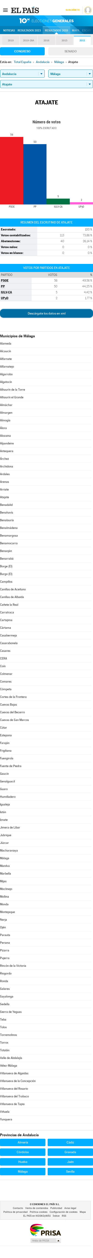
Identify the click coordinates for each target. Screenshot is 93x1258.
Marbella (5, 873)
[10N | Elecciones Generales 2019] (46, 20)
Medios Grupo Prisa (45, 1240)
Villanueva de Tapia (12, 1104)
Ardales (5, 474)
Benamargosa (9, 535)
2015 (64, 40)
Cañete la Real (9, 604)
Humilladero (8, 796)
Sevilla (70, 1171)
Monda (4, 904)
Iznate (4, 819)
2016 (46, 40)
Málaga (4, 858)
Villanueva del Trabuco (14, 1096)
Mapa (75, 30)
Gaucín (4, 773)
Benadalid (6, 505)
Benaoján (6, 551)
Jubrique (5, 835)
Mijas (3, 881)
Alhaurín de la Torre (12, 389)
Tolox (3, 1027)
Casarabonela (9, 643)
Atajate (4, 497)
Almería (23, 1142)
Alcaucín (5, 351)
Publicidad (56, 1208)
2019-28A (28, 40)
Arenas (4, 481)
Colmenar (6, 674)
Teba (3, 1019)
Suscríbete (72, 10)
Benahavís (6, 512)
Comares (6, 681)
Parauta (5, 935)
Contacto (18, 1208)
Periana (5, 942)
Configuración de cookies (63, 1212)
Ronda (4, 981)
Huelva (22, 1162)
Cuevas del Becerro (12, 712)
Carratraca (7, 612)
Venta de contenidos (36, 1208)
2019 (11, 40)
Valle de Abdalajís (11, 1058)
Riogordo (6, 973)
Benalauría (7, 520)
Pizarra (4, 950)
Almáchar (6, 405)
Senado (71, 51)
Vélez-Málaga (8, 1065)
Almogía (5, 420)
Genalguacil (7, 781)
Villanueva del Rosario (14, 1088)
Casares (5, 650)
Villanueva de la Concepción (18, 1081)
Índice (56, 1215)
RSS (64, 1215)
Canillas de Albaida (12, 597)
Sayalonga (6, 996)
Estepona (6, 735)
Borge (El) (6, 566)
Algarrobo (6, 374)
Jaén (70, 1162)
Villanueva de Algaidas (14, 1073)
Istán (3, 812)
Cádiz (70, 1142)
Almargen (6, 412)
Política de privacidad (15, 1212)
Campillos (6, 581)
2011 (82, 40)
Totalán (4, 1050)
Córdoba (23, 1152)
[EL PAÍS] (25, 10)
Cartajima (6, 620)
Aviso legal (70, 1208)
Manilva (5, 866)
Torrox (4, 1042)
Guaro (4, 789)
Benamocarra (9, 543)
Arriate (4, 489)
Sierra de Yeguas (11, 1012)
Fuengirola (6, 758)
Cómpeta (6, 689)
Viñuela (4, 1111)
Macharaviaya (9, 850)
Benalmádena (9, 528)
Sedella (4, 1004)
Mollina (4, 896)
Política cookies (38, 1212)
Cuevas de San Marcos (14, 720)
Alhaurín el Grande (11, 397)
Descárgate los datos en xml (46, 313)
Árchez (4, 458)
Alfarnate (6, 359)
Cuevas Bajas (8, 704)
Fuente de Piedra (10, 766)
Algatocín (6, 382)
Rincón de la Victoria (13, 965)
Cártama (5, 627)
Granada (70, 1152)
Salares (5, 988)
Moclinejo (6, 889)
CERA (3, 658)
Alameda (5, 343)
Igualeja (5, 804)
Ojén (3, 927)
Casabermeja (8, 635)
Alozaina (5, 435)
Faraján (4, 743)
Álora (3, 428)
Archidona (6, 466)
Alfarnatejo (7, 366)
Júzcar (4, 843)
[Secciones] (5, 10)
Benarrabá (7, 558)
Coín (3, 666)
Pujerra (4, 958)
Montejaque (7, 912)
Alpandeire (7, 443)
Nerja (3, 919)
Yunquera (6, 1119)
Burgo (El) (6, 574)
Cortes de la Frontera (13, 697)
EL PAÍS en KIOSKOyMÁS (37, 1215)
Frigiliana (6, 750)
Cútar (3, 727)
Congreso (22, 51)
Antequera (6, 451)
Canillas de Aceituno (13, 589)
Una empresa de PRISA (45, 1229)
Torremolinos (8, 1035)
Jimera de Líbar (10, 827)
